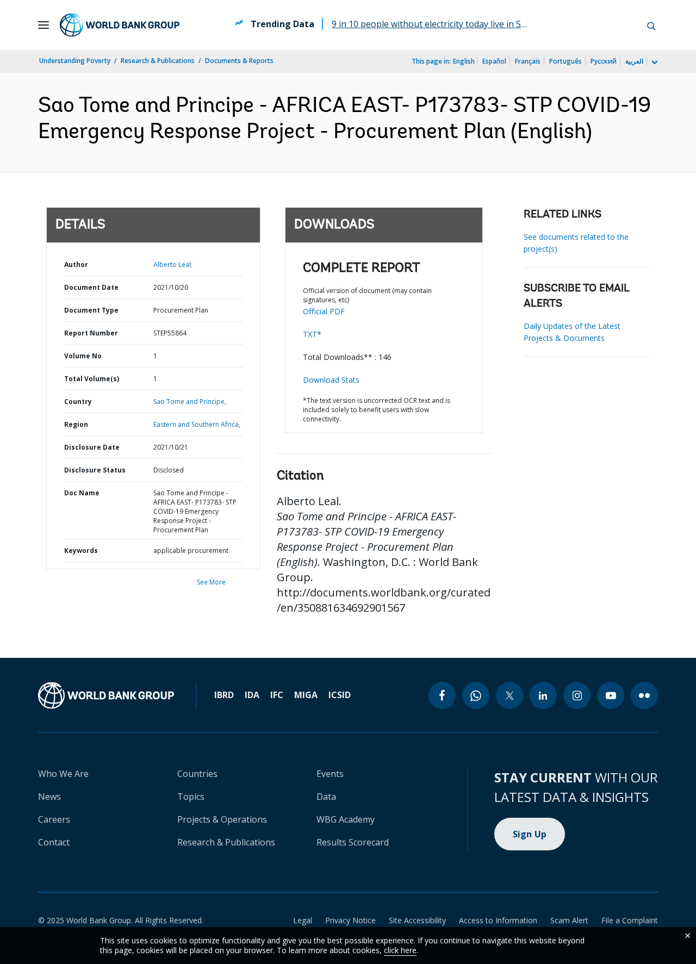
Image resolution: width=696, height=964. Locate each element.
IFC (276, 695)
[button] (651, 25)
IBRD (224, 695)
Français (527, 61)
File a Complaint (629, 920)
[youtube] (610, 695)
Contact (54, 842)
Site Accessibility (417, 920)
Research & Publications (158, 60)
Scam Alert (569, 920)
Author (76, 264)
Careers (54, 819)
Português (565, 61)
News (49, 797)
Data (326, 797)
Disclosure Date (92, 447)
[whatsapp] (475, 695)
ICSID (339, 695)
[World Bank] (106, 695)
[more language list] (653, 63)
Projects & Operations (222, 819)
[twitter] (509, 695)
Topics (190, 797)
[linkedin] (543, 695)
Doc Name (82, 492)
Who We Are (63, 774)
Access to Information (498, 920)
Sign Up (530, 834)
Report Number (91, 333)
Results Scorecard (352, 842)
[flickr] (644, 695)
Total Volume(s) (91, 378)
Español (494, 61)
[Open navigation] (43, 25)
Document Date (91, 287)
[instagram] (577, 695)
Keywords (81, 550)
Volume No (83, 355)
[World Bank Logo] (119, 25)
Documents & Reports (239, 60)
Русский (604, 61)
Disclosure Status (95, 470)
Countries (197, 774)
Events (330, 774)
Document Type (91, 310)
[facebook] (442, 695)
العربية (634, 61)
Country (78, 401)
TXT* (312, 334)
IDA (252, 695)
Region (76, 424)
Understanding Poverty (74, 60)
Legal (302, 920)
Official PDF (324, 311)
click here (400, 950)
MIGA (306, 695)
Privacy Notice (350, 920)
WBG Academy (345, 819)
